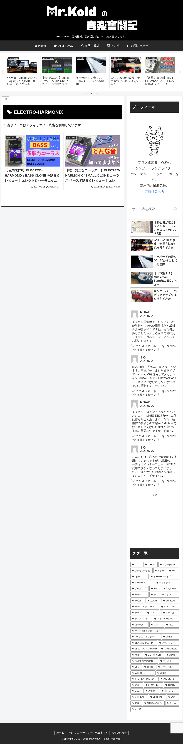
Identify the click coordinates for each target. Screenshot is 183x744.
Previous (2, 72)
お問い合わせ (119, 732)
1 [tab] (86, 94)
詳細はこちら (154, 191)
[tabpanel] (22, 71)
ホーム (60, 732)
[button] (175, 209)
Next (180, 72)
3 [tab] (97, 94)
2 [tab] (91, 94)
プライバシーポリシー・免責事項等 (88, 732)
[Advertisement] (154, 520)
